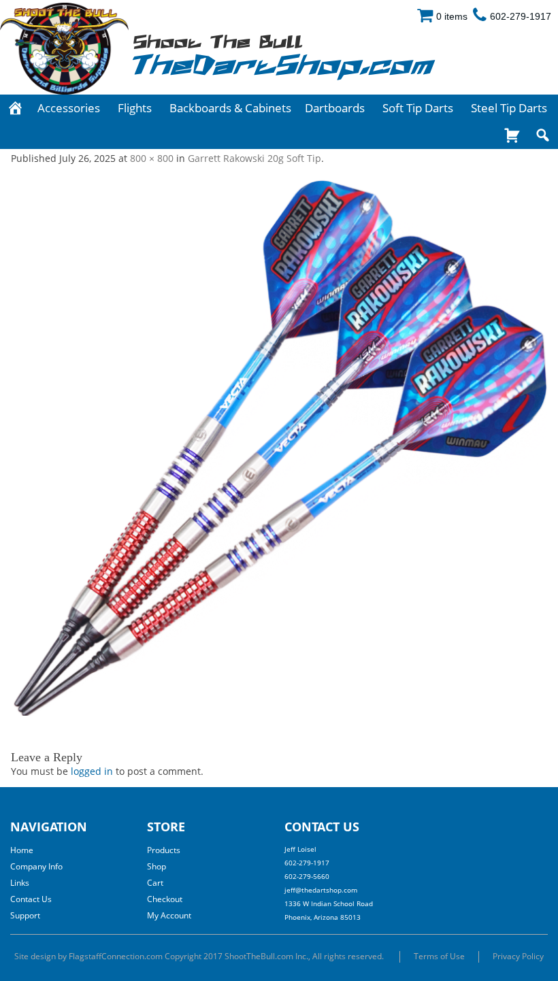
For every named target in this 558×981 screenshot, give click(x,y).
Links (19, 882)
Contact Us (31, 899)
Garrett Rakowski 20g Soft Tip (254, 158)
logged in (92, 771)
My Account (169, 915)
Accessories (68, 108)
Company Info (36, 866)
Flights (135, 108)
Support (25, 915)
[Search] (542, 135)
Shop (156, 866)
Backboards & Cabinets (230, 108)
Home (21, 850)
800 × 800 (152, 158)
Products (163, 850)
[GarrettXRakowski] (278, 447)
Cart (155, 882)
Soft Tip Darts (417, 108)
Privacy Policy (518, 956)
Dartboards (335, 108)
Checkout (164, 899)
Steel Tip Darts (509, 108)
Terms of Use (439, 956)
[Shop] (512, 135)
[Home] (15, 108)
